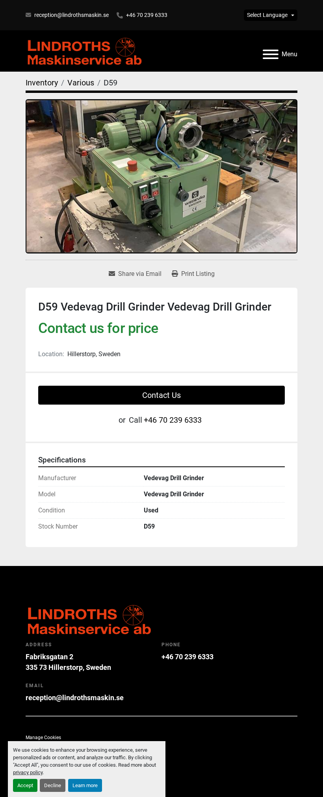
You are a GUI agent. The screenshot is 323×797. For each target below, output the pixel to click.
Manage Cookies (43, 737)
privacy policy (28, 772)
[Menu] (270, 54)
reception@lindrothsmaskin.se (71, 15)
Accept (25, 785)
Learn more (85, 785)
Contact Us (161, 395)
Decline (52, 785)
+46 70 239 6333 (146, 15)
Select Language (267, 15)
